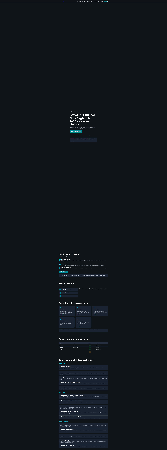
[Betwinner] (61, 1)
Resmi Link (84, 1)
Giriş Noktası (79, 1)
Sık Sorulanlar (101, 1)
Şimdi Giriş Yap (63, 271)
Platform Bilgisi (90, 1)
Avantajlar (95, 1)
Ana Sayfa (71, 111)
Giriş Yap (106, 1)
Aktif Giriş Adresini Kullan (76, 131)
